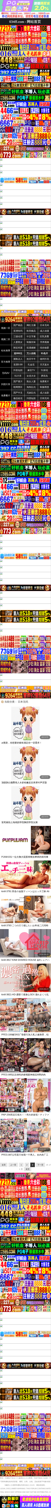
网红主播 (31, 325)
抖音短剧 (18, 370)
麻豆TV (31, 370)
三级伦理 (18, 336)
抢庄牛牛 (31, 359)
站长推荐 (5, 350)
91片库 (18, 376)
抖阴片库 (5, 384)
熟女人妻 (31, 381)
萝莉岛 (44, 376)
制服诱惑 (44, 387)
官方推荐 (5, 362)
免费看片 (5, 395)
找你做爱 (44, 348)
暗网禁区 (18, 387)
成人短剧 (44, 393)
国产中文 (18, 393)
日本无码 (44, 325)
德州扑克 (44, 359)
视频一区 (5, 328)
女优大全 (31, 376)
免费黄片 (44, 381)
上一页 (13, 1165)
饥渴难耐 (31, 348)
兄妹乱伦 (31, 393)
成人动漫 (44, 331)
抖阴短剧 (31, 398)
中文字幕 (31, 336)
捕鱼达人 (18, 359)
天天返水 (44, 364)
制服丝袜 (31, 342)
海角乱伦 (31, 387)
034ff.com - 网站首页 (25, 21)
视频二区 (5, 339)
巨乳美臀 (44, 336)
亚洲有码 (18, 331)
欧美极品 (31, 331)
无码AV (5, 373)
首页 (4, 1165)
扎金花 (31, 364)
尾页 (28, 1169)
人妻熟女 (18, 342)
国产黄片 (18, 381)
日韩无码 (44, 398)
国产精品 (18, 325)
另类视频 (44, 342)
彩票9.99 (18, 364)
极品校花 (18, 398)
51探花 (44, 370)
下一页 (40, 1165)
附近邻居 (18, 348)
